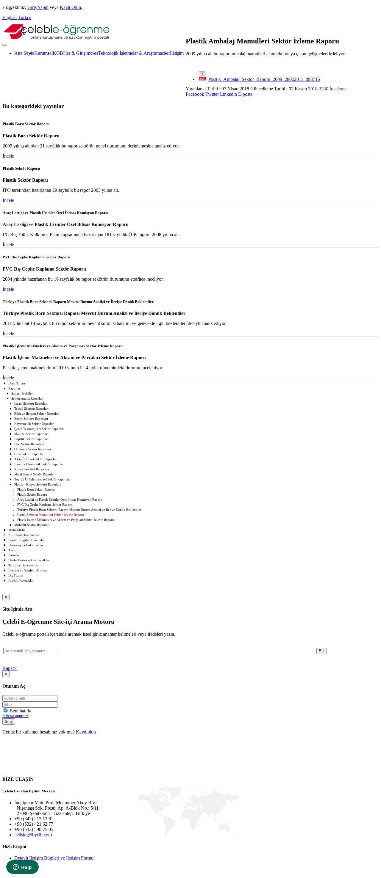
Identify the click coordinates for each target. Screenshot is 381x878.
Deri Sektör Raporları (29, 444)
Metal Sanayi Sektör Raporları (35, 474)
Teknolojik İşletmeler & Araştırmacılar (134, 53)
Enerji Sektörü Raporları (31, 418)
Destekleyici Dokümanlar (25, 545)
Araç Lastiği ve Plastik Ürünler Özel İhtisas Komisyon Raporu (59, 499)
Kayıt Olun (70, 7)
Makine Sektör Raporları (31, 434)
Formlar (13, 555)
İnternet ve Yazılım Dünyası (27, 570)
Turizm (13, 550)
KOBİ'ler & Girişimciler (75, 53)
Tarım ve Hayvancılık (23, 565)
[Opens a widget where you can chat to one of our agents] (22, 867)
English (9, 17)
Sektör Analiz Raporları (27, 398)
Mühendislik (17, 530)
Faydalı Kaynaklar (21, 580)
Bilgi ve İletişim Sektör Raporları (37, 413)
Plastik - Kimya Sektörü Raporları (37, 484)
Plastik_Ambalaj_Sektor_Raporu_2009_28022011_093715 (264, 79)
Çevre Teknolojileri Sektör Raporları (39, 429)
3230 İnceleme (332, 88)
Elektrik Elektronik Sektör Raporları (39, 464)
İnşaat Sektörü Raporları (31, 403)
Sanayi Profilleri (22, 393)
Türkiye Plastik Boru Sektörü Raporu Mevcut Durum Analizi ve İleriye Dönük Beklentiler (79, 509)
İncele (8, 155)
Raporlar (14, 388)
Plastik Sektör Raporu (32, 494)
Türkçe (24, 17)
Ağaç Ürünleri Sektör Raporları (35, 459)
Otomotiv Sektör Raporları (32, 449)
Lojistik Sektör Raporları (31, 439)
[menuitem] (24, 53)
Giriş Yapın (38, 7)
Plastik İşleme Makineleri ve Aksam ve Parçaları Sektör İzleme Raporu (65, 520)
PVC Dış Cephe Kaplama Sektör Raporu (44, 504)
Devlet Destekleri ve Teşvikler (28, 560)
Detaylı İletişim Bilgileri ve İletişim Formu (53, 857)
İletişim (177, 53)
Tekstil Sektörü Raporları (31, 408)
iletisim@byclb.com (33, 834)
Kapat (9, 668)
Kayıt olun (86, 731)
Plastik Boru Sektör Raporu (36, 489)
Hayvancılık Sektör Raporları (34, 423)
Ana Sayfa (24, 53)
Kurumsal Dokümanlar (24, 535)
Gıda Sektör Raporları (29, 454)
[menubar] (93, 53)
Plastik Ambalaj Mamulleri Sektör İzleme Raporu (50, 514)
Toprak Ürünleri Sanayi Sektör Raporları (42, 479)
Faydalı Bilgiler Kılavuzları (27, 540)
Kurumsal (43, 53)
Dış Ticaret (15, 575)
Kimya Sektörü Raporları (31, 469)
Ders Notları (16, 383)
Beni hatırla (19, 710)
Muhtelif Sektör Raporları (32, 525)
